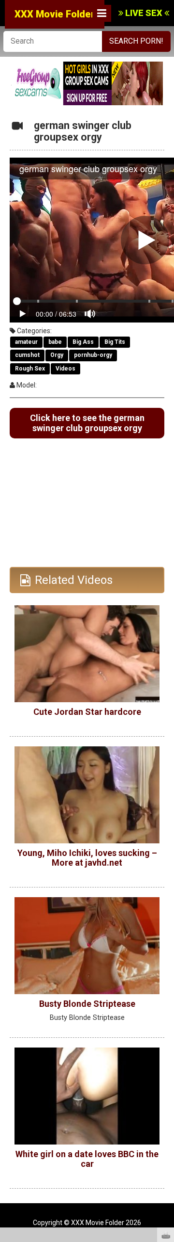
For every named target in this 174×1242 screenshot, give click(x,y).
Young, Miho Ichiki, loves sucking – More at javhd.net (87, 858)
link (166, 1090)
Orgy (56, 355)
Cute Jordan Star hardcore (87, 712)
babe (55, 342)
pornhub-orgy (93, 355)
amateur (26, 342)
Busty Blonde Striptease (87, 1004)
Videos (65, 368)
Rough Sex (30, 368)
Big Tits (114, 342)
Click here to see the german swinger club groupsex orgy (87, 423)
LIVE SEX (143, 13)
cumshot (27, 355)
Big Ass (83, 342)
